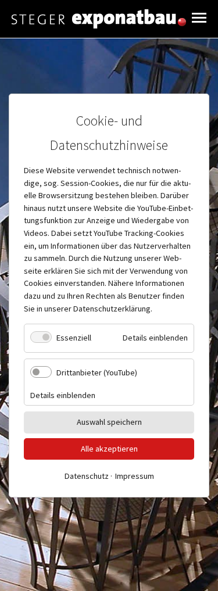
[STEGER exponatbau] (99, 19)
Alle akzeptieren (109, 448)
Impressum (134, 476)
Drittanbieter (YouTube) (96, 372)
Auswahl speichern (109, 422)
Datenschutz (87, 476)
